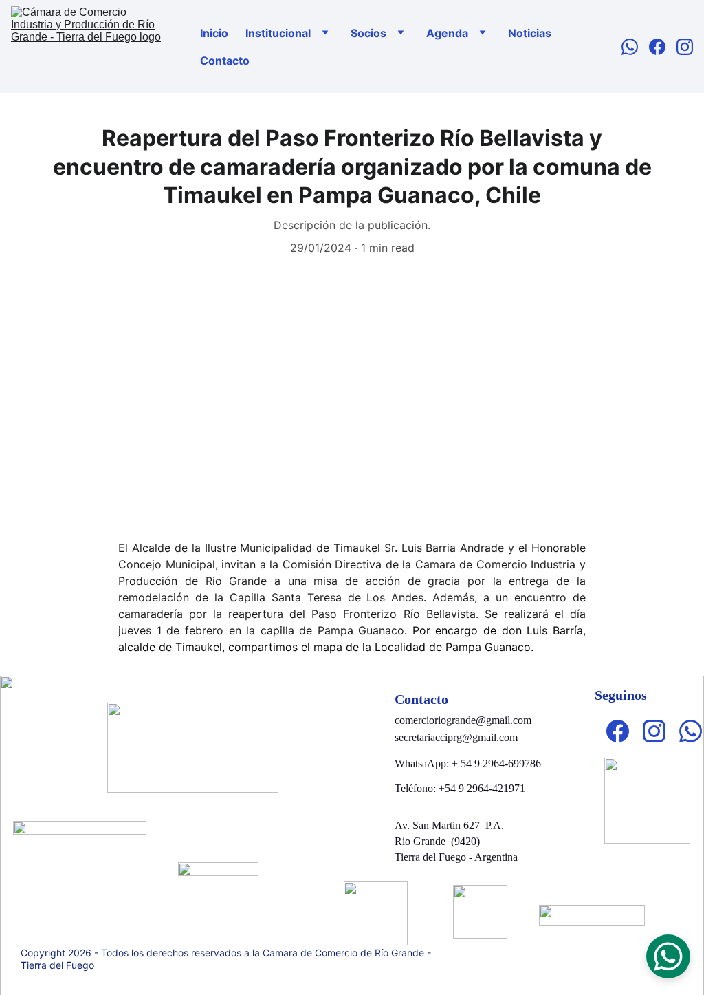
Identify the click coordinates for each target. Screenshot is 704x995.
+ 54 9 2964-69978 (494, 763)
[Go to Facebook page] (662, 47)
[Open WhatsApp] (668, 956)
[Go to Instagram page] (684, 47)
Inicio (214, 33)
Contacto (225, 60)
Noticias (529, 33)
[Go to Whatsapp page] (635, 47)
